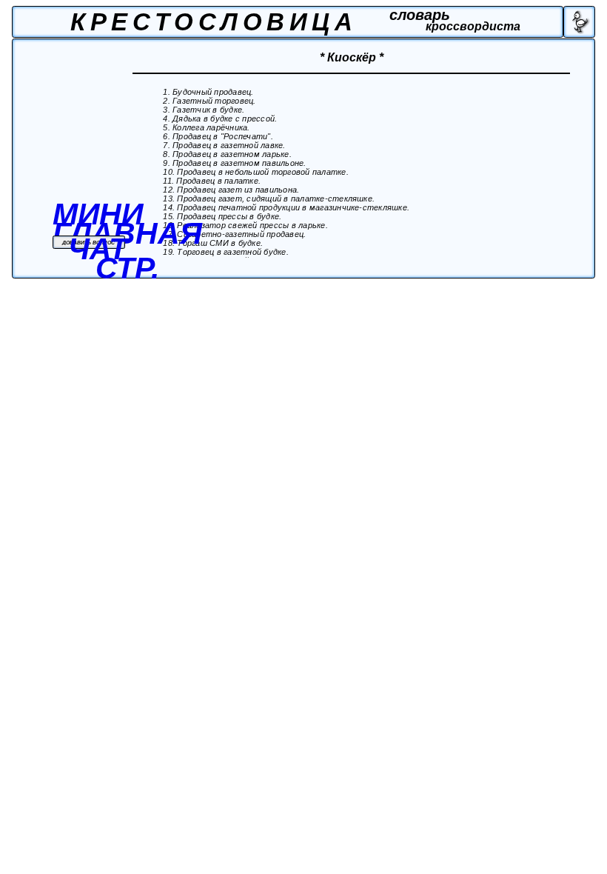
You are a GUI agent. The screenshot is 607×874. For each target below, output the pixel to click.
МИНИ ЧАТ (98, 231)
